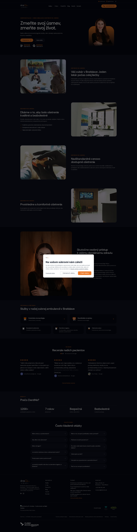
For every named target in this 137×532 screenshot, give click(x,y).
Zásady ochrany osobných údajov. (79, 269)
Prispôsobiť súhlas (50, 273)
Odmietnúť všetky (69, 273)
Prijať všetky (85, 273)
